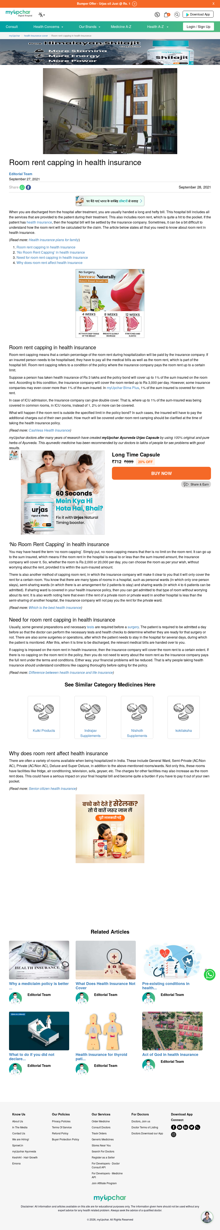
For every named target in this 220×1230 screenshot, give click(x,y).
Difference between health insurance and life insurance (71, 672)
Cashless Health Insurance (49, 430)
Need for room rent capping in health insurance (52, 257)
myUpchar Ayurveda (24, 1151)
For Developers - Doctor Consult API (106, 1165)
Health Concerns (46, 26)
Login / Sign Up (198, 26)
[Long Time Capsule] (63, 492)
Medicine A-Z (121, 26)
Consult (12, 26)
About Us (17, 1121)
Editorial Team (20, 173)
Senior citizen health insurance (52, 788)
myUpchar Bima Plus (123, 387)
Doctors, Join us (140, 1121)
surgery (133, 626)
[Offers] (157, 14)
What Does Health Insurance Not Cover (105, 986)
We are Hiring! (20, 1139)
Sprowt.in (17, 1145)
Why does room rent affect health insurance (49, 262)
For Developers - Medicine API (107, 1175)
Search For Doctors (103, 1151)
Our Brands (87, 26)
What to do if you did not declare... (31, 1057)
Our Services (101, 1114)
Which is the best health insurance (55, 607)
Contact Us (18, 1133)
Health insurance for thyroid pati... (101, 1057)
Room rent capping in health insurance (46, 247)
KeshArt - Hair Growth (25, 1157)
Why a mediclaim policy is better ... (39, 986)
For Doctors (140, 1114)
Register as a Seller (103, 1157)
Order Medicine (101, 1121)
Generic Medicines (103, 1139)
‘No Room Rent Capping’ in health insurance (51, 252)
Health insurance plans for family (54, 239)
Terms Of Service (62, 1127)
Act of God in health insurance (170, 1054)
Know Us (18, 1114)
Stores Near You (101, 1145)
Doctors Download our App (147, 1133)
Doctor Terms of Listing (144, 1127)
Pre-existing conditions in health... (165, 986)
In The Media (20, 1127)
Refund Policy (60, 1133)
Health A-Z (156, 26)
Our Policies (61, 1114)
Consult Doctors (101, 1127)
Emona (16, 1163)
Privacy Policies (61, 1121)
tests (90, 626)
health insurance (39, 222)
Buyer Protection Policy (65, 1139)
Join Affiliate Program (104, 1183)
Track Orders (99, 1133)
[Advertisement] (41, 893)
